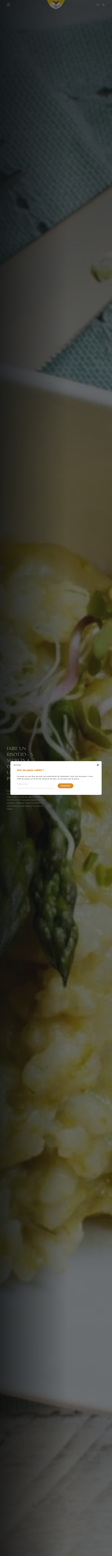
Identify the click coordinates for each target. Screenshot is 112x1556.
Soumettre (65, 786)
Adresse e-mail (22, 784)
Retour (17, 765)
